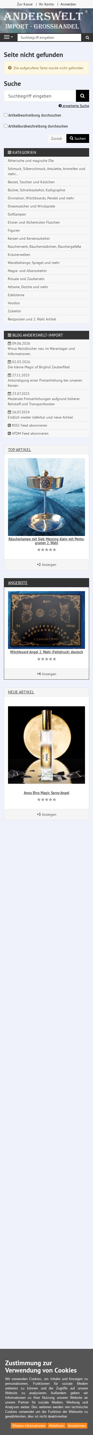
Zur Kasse (25, 4)
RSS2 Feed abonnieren (29, 425)
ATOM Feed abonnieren (30, 433)
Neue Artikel (21, 691)
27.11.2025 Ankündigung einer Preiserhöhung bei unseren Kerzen (45, 380)
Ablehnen (56, 1426)
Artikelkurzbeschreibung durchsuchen (38, 126)
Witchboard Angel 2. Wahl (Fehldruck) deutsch (46, 652)
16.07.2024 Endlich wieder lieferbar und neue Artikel (40, 415)
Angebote (18, 582)
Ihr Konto (46, 4)
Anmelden (68, 4)
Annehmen (77, 1426)
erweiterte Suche (75, 105)
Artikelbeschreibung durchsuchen (34, 115)
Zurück (56, 138)
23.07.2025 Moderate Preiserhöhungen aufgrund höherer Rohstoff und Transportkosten (44, 398)
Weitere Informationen (28, 1426)
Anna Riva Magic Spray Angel (46, 793)
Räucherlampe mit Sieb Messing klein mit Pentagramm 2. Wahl (47, 541)
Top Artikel (19, 449)
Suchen (79, 138)
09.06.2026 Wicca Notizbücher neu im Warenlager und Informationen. (41, 348)
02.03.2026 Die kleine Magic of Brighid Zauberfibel (39, 364)
